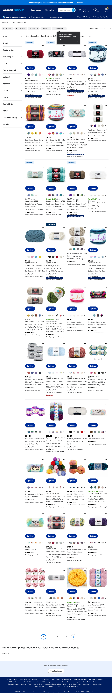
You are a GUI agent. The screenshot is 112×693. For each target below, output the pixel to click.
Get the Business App (96, 679)
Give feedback (56, 671)
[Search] (73, 10)
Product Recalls (29, 682)
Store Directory (25, 679)
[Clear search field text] (70, 10)
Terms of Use (66, 682)
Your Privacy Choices (35, 684)
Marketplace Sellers (80, 679)
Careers (34, 679)
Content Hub (97, 684)
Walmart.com (66, 679)
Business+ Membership (100, 17)
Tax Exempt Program (53, 686)
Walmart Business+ (15, 682)
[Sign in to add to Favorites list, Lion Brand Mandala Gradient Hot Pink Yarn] (85, 287)
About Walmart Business (82, 17)
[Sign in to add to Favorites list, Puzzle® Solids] (106, 514)
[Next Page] (73, 636)
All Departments (11, 679)
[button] (84, 10)
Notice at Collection (93, 682)
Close (76, 41)
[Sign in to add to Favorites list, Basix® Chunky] (106, 166)
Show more (5, 653)
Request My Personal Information (55, 684)
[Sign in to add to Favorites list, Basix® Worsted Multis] (106, 403)
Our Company (44, 679)
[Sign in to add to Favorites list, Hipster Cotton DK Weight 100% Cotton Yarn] (43, 459)
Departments (36, 10)
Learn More (86, 684)
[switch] (8, 28)
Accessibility (41, 682)
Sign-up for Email (54, 682)
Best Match (100, 28)
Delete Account (39, 686)
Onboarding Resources (70, 686)
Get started (79, 2)
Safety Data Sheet (74, 684)
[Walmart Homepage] (13, 10)
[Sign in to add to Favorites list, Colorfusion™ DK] (43, 514)
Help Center (56, 679)
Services (50, 10)
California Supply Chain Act (17, 684)
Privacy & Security (79, 682)
